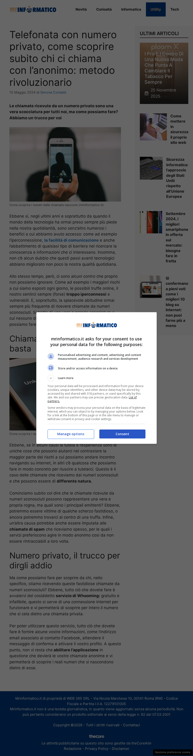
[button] (96, 378)
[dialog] (96, 378)
